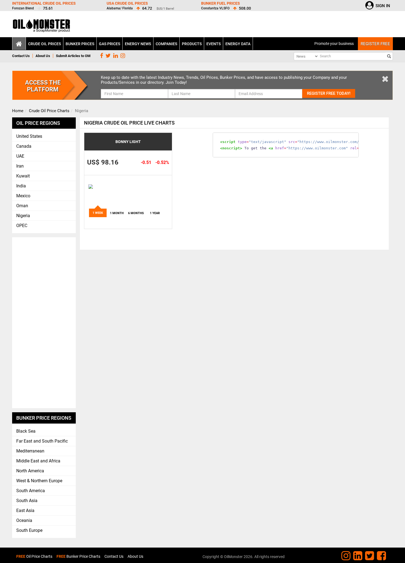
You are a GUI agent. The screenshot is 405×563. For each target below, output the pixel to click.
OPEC (21, 225)
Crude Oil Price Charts (49, 110)
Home (17, 110)
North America (30, 470)
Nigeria (23, 215)
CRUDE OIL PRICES (44, 44)
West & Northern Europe (39, 480)
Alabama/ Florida (120, 8)
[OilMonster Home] (41, 27)
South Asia (26, 500)
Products (192, 44)
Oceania (24, 520)
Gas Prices (109, 44)
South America (30, 490)
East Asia (25, 510)
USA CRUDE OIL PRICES (127, 3)
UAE (20, 156)
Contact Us (21, 56)
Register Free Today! (328, 93)
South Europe (29, 530)
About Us (43, 56)
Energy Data (237, 44)
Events (213, 44)
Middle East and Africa (38, 461)
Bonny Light (128, 141)
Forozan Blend (23, 8)
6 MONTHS (136, 213)
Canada (23, 146)
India (21, 185)
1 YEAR (155, 213)
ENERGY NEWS (138, 44)
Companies (166, 44)
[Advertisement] (44, 322)
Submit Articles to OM (73, 56)
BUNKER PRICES (80, 44)
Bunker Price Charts (78, 556)
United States (29, 136)
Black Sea (26, 431)
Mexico (23, 195)
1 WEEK (98, 213)
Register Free (375, 43)
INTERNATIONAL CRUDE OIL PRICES (44, 3)
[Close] (385, 78)
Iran (20, 166)
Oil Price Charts (34, 556)
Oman (22, 205)
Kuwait (23, 176)
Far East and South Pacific (42, 441)
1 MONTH (117, 213)
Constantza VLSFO (215, 8)
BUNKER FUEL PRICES (220, 3)
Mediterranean (30, 451)
